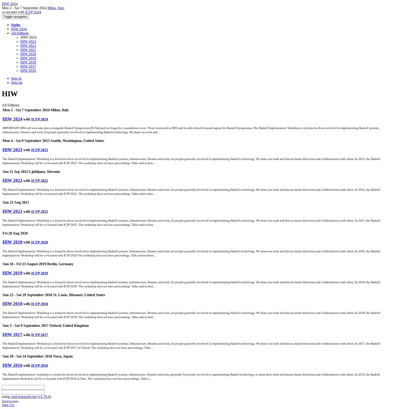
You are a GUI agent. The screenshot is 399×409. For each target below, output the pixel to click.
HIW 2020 (28, 54)
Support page (10, 401)
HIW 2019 (28, 58)
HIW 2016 (28, 70)
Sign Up (8, 405)
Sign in (16, 78)
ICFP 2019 (39, 273)
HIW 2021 (28, 50)
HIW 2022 (28, 46)
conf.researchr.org (24, 397)
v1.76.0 (44, 397)
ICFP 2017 (39, 335)
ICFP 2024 (33, 12)
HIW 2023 (28, 41)
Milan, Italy (56, 8)
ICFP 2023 (39, 150)
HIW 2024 (19, 29)
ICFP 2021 (39, 212)
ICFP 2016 (39, 365)
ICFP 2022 (39, 181)
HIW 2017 (28, 66)
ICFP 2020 (39, 242)
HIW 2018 (28, 62)
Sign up (16, 82)
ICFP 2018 (39, 304)
